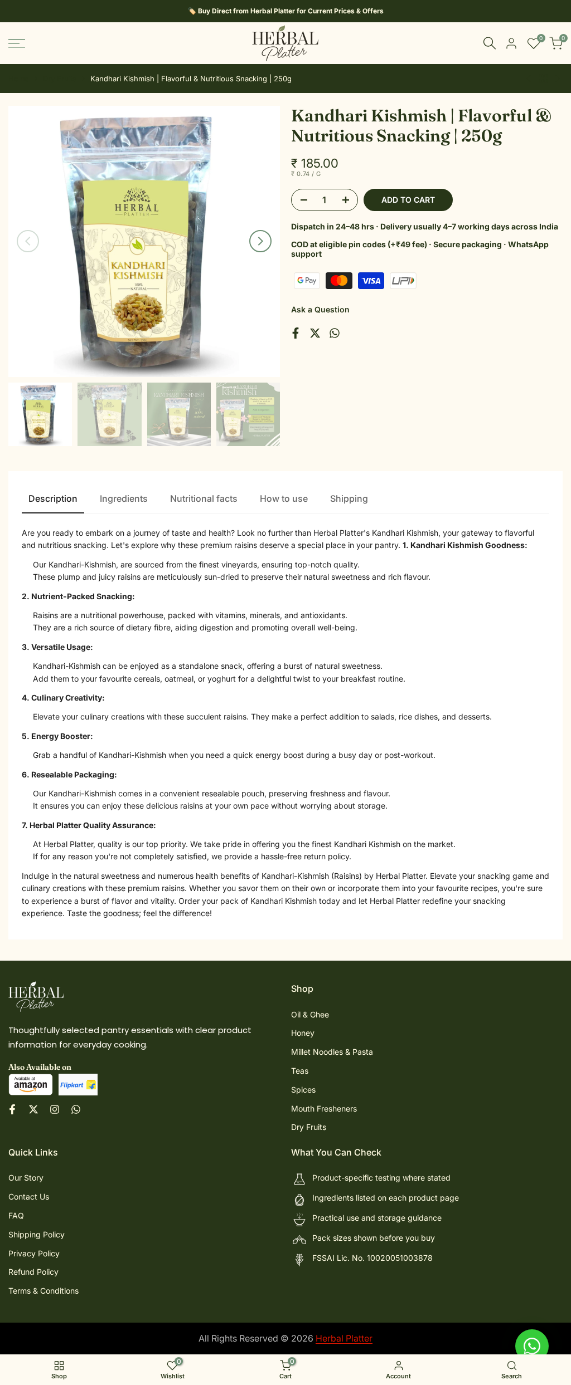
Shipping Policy (36, 1234)
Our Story (25, 1177)
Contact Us (28, 1196)
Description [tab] (53, 498)
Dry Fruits (59, 78)
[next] (260, 241)
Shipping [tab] (349, 498)
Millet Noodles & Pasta (332, 1051)
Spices (303, 1089)
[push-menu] (16, 43)
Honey (302, 1032)
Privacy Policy (34, 1253)
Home (18, 78)
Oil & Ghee (310, 1014)
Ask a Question (320, 309)
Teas (299, 1070)
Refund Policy (33, 1271)
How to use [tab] (284, 498)
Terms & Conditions (43, 1290)
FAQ (16, 1215)
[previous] (28, 241)
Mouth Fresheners (324, 1108)
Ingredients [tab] (124, 498)
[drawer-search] (489, 43)
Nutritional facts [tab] (204, 498)
